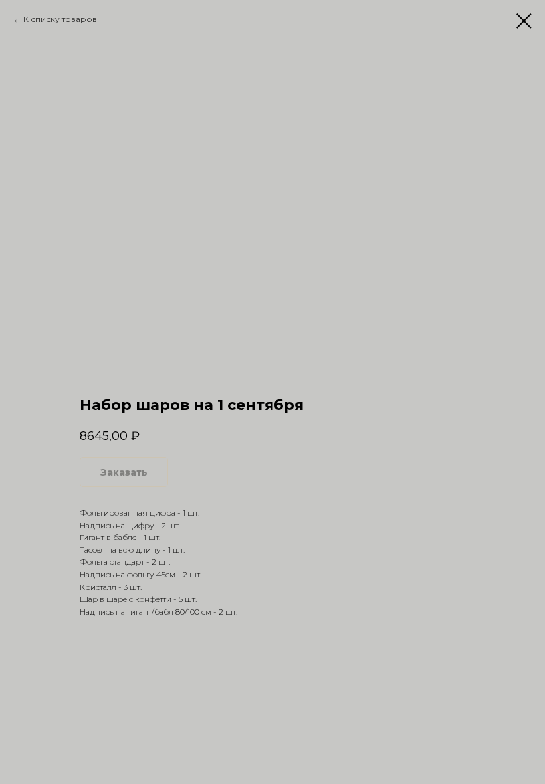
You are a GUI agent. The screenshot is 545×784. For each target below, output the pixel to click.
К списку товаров (60, 19)
